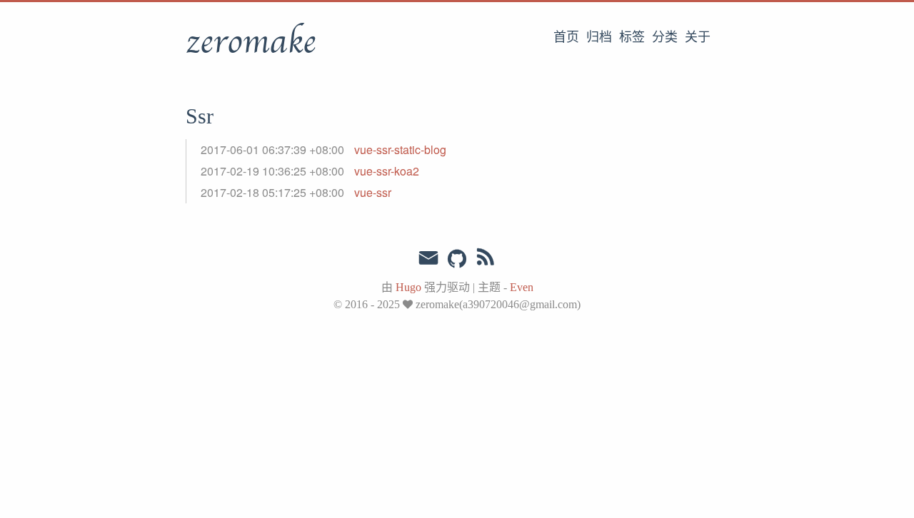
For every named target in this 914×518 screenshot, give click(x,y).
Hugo (408, 287)
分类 (665, 37)
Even (521, 287)
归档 (599, 37)
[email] (428, 258)
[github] (457, 259)
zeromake (251, 42)
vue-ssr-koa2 (386, 171)
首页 (566, 37)
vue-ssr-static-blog (400, 149)
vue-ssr (372, 192)
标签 (632, 37)
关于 (697, 37)
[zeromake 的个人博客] (485, 259)
